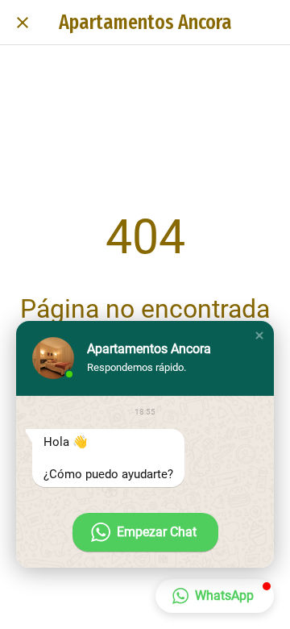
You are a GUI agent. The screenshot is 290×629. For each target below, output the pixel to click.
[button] (259, 335)
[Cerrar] (22, 22)
